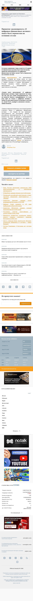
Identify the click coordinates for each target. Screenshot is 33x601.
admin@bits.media (27, 538)
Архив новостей (16, 583)
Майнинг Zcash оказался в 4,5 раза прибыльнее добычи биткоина (17, 205)
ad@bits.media (28, 551)
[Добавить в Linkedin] (14, 24)
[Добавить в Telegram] (10, 24)
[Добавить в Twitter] (6, 24)
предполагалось (12, 77)
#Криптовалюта (6, 154)
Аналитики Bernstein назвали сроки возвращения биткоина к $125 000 (17, 201)
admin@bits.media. (18, 577)
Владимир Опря (11, 147)
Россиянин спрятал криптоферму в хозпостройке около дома (17, 212)
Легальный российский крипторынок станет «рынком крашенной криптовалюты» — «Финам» (17, 196)
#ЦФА (25, 153)
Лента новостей (7, 235)
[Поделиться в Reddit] (21, 24)
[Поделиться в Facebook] (3, 24)
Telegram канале (11, 180)
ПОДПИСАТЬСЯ (25, 303)
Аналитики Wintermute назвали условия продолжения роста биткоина (17, 208)
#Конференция (15, 154)
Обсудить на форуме (16, 174)
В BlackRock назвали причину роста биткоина (17, 193)
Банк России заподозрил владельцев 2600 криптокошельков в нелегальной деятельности (17, 189)
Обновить (15, 431)
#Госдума (4, 153)
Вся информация (15, 512)
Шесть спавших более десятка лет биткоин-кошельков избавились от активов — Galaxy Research (17, 222)
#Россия (10, 153)
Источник (5, 164)
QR (26, 580)
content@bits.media (27, 544)
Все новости (14, 280)
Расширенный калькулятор (9, 368)
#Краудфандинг (18, 153)
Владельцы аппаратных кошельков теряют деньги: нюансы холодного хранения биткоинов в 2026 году (17, 217)
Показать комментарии (16, 168)
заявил (19, 140)
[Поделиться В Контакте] (17, 24)
